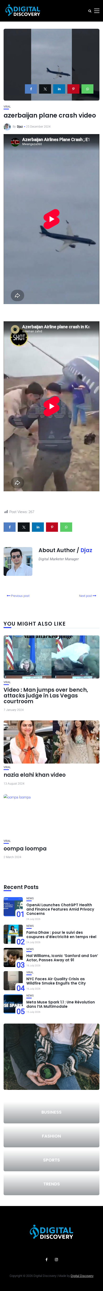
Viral (7, 106)
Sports (51, 1160)
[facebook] (31, 89)
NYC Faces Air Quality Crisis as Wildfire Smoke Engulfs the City (56, 981)
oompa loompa (25, 848)
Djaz (20, 126)
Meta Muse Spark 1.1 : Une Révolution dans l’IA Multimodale (60, 1004)
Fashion (51, 1136)
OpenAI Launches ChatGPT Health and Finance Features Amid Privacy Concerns (60, 909)
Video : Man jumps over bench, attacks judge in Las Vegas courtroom (46, 695)
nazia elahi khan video (35, 775)
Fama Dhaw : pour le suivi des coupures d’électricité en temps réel (61, 934)
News (30, 898)
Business (51, 1112)
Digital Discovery (82, 1276)
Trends (51, 1184)
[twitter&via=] (45, 89)
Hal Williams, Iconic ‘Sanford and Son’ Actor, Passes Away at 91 (62, 958)
